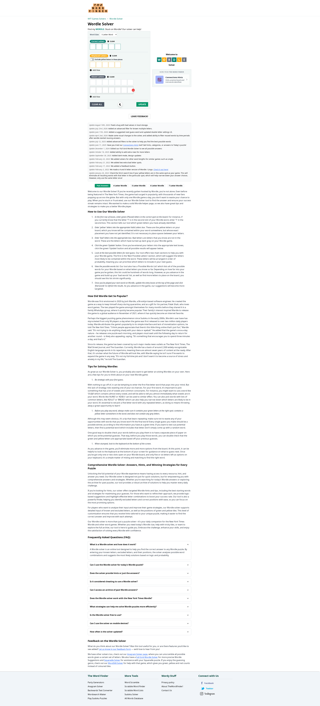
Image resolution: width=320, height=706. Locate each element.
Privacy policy (168, 682)
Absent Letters (97, 77)
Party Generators (96, 682)
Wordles (168, 371)
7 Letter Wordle (175, 185)
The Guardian (116, 347)
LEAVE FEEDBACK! (139, 116)
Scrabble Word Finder (135, 686)
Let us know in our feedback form (115, 649)
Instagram (207, 694)
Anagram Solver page (137, 654)
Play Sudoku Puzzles (97, 698)
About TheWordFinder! (172, 686)
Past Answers (102, 185)
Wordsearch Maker (97, 694)
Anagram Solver (95, 686)
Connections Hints (130, 145)
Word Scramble (132, 682)
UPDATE (142, 104)
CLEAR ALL (97, 104)
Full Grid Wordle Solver (147, 657)
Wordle (155, 191)
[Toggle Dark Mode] (120, 104)
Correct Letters (97, 41)
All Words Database (134, 698)
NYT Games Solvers (97, 18)
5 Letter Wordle (138, 185)
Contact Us (167, 690)
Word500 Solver (115, 663)
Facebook (207, 683)
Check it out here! (161, 169)
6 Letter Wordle (157, 185)
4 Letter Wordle (120, 185)
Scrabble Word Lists (134, 690)
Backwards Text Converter (100, 690)
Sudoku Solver (131, 694)
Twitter (207, 688)
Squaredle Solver (112, 660)
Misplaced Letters (99, 56)
